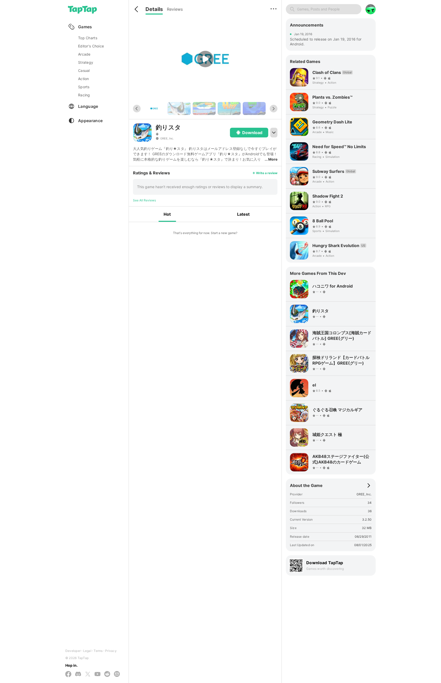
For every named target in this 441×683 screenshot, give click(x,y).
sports (84, 87)
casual (84, 70)
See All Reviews (144, 200)
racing (84, 95)
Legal (87, 651)
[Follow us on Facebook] (68, 674)
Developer (73, 651)
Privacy (111, 651)
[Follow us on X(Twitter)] (88, 674)
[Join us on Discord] (78, 674)
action (83, 78)
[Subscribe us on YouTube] (97, 674)
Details (154, 9)
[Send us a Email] (117, 674)
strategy (85, 62)
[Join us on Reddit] (107, 674)
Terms (98, 651)
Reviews (175, 9)
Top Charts (87, 38)
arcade (84, 54)
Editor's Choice (91, 46)
